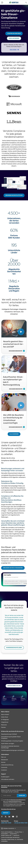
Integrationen (4, 722)
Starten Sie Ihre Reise (14, 33)
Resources (4, 724)
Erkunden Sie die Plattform (14, 195)
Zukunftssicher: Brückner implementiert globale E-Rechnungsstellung (13, 381)
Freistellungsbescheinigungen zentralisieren (12, 750)
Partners (3, 727)
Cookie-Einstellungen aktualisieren (10, 837)
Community (4, 767)
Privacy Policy (18, 832)
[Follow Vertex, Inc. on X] (5, 816)
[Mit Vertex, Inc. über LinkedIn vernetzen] (9, 816)
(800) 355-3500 (6, 823)
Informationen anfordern (7, 779)
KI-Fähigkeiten (5, 719)
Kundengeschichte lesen (14, 647)
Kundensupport (5, 776)
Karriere (3, 762)
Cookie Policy (13, 833)
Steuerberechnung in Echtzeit (9, 734)
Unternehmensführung (7, 765)
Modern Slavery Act (6, 835)
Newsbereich (4, 759)
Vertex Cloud (4, 717)
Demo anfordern (14, 38)
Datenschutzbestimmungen (15, 801)
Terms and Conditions (7, 832)
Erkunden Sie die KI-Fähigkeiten (13, 568)
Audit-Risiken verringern (7, 743)
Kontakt (5, 812)
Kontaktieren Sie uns (14, 685)
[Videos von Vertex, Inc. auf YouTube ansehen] (13, 816)
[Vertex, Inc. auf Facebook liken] (2, 816)
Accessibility (4, 833)
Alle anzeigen (14, 434)
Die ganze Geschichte (17, 351)
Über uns (3, 757)
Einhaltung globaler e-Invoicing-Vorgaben (12, 741)
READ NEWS (13, 49)
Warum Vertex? (5, 714)
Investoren (4, 770)
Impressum (16, 835)
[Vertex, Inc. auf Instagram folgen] (17, 816)
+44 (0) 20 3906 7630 (20, 823)
